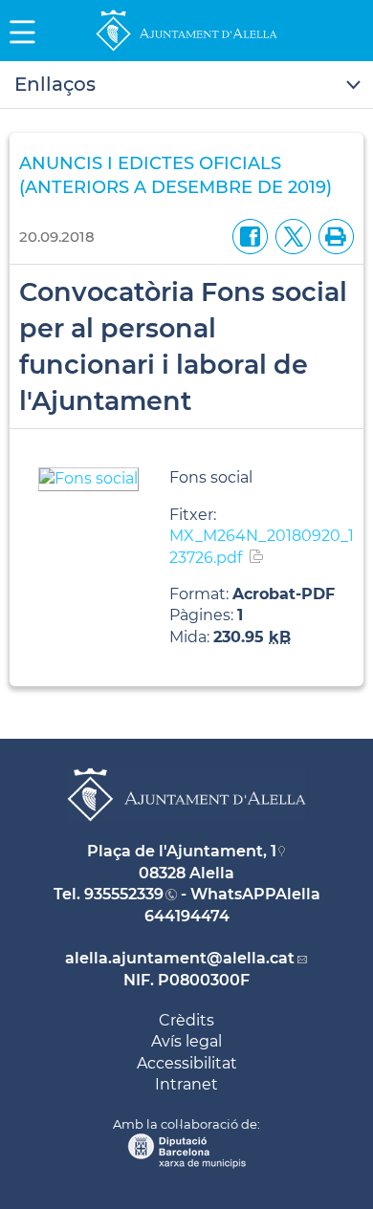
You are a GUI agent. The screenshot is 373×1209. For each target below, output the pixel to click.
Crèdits (186, 1020)
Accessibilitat (187, 1063)
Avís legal (186, 1041)
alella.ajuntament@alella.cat (180, 958)
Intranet (186, 1084)
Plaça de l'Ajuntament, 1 (181, 851)
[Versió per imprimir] (332, 236)
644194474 (187, 916)
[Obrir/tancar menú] (186, 85)
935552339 (124, 894)
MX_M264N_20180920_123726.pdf (261, 546)
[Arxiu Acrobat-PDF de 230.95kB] (88, 478)
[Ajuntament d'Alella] (186, 50)
